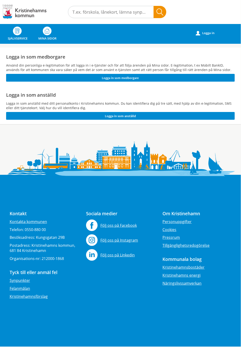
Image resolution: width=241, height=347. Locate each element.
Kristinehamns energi (181, 275)
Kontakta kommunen (28, 221)
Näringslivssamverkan (181, 283)
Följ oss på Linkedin (117, 255)
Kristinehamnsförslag (29, 296)
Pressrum (171, 237)
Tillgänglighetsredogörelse (185, 245)
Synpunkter (20, 280)
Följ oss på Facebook (118, 225)
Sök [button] (160, 12)
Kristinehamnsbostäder (183, 267)
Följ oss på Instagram (119, 240)
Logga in (205, 33)
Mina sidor (47, 38)
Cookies (169, 229)
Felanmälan (20, 288)
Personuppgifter (177, 221)
